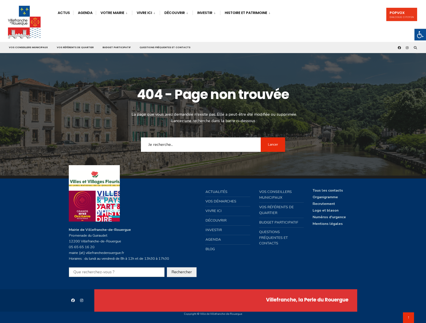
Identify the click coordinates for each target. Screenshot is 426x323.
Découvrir (174, 12)
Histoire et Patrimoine (246, 12)
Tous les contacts (328, 190)
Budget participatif (117, 47)
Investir (204, 12)
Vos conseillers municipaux (28, 47)
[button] (420, 34)
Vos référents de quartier (75, 47)
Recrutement (324, 203)
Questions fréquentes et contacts (165, 47)
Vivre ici (144, 12)
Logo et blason (326, 210)
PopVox (402, 14)
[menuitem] (114, 12)
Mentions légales (328, 223)
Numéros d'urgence (329, 217)
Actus (64, 12)
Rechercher (182, 272)
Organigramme (325, 197)
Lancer (273, 144)
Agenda (85, 12)
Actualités (216, 191)
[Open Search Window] (415, 48)
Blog (210, 249)
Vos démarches (220, 201)
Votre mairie (112, 12)
